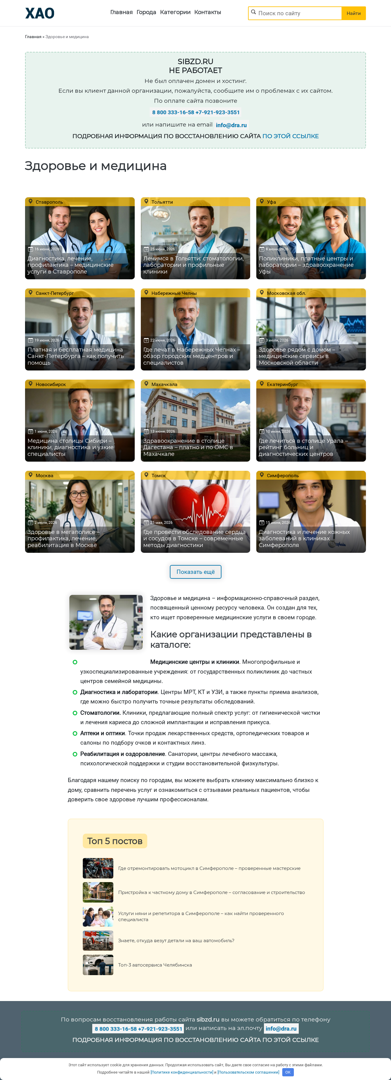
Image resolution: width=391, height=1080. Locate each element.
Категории (175, 12)
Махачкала (163, 384)
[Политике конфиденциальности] (182, 1072)
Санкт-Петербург (54, 293)
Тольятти (161, 202)
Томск (158, 475)
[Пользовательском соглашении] (248, 1072)
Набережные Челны (173, 293)
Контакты (207, 12)
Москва (44, 475)
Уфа (271, 202)
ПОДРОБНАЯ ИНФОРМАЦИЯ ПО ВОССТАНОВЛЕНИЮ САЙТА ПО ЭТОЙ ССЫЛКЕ (195, 1039)
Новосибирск (50, 384)
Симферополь (282, 475)
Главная (121, 12)
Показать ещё (196, 571)
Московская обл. (286, 293)
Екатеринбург (282, 384)
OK (288, 1072)
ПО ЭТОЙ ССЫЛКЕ (290, 136)
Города (146, 12)
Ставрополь (49, 202)
